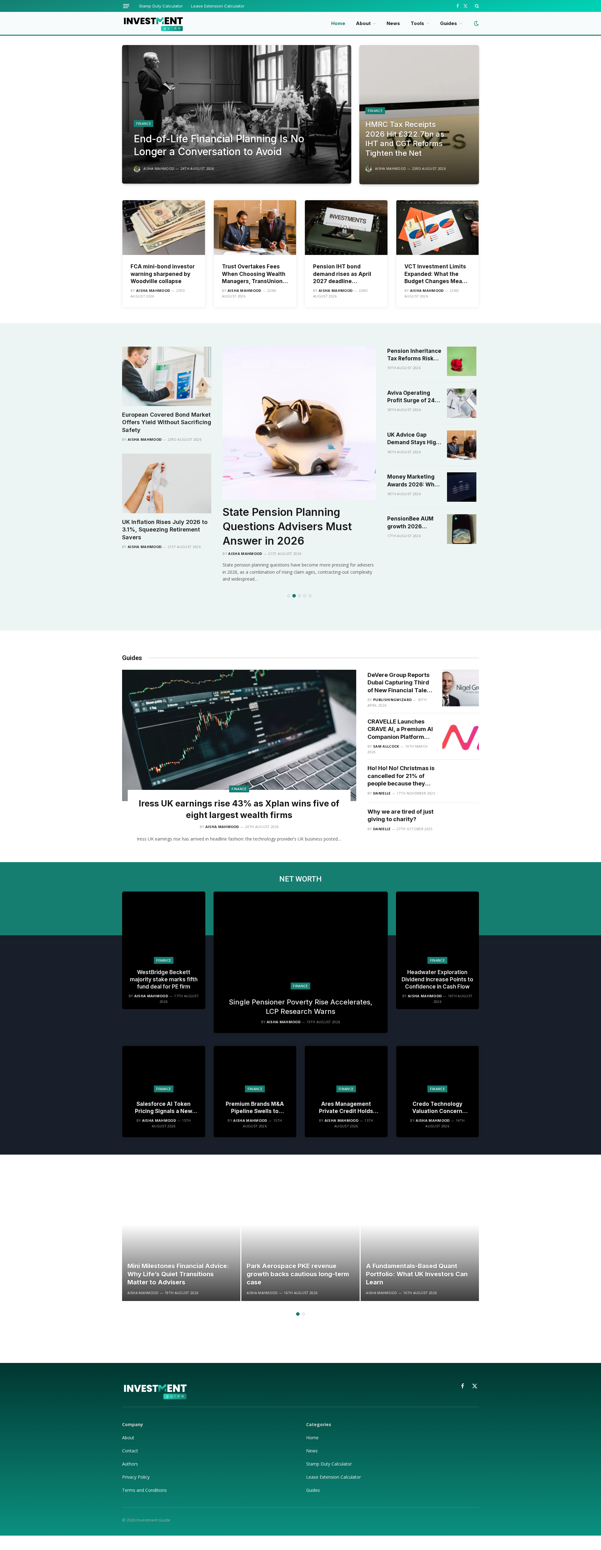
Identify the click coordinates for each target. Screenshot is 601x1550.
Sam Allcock (386, 746)
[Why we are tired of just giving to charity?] (460, 824)
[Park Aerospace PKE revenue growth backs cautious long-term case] (300, 1242)
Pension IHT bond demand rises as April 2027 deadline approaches (342, 274)
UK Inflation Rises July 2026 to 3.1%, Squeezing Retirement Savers (165, 530)
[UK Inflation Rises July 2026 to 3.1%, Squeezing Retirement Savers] (166, 483)
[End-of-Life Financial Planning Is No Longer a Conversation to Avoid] (236, 114)
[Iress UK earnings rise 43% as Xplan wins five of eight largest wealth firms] (239, 735)
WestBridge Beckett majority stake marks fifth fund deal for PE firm (164, 979)
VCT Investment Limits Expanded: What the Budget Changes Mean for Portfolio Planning (435, 274)
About (363, 23)
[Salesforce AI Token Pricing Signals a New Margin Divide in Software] (163, 1069)
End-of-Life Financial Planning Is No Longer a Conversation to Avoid (219, 145)
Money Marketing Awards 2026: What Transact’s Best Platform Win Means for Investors (414, 481)
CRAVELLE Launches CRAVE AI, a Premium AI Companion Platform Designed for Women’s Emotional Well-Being (400, 729)
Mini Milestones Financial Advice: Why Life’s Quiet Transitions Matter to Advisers (178, 1274)
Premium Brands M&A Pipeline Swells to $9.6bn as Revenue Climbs (255, 1108)
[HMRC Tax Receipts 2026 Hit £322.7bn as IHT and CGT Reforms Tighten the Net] (419, 114)
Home (338, 23)
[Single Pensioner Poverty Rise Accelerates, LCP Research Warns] (301, 940)
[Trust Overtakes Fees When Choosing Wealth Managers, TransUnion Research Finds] (255, 227)
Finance (143, 123)
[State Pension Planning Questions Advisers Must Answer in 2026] (299, 423)
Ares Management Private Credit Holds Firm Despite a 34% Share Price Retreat (346, 1108)
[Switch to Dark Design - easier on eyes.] (475, 23)
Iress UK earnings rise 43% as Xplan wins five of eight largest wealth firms (239, 809)
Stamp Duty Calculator (161, 5)
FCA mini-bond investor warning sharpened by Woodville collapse (163, 273)
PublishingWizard (392, 699)
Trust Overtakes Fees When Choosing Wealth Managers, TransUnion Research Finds (253, 274)
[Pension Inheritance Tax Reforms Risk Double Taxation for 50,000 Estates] (461, 361)
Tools (417, 23)
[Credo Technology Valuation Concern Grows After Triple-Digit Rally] (437, 1069)
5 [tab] (310, 595)
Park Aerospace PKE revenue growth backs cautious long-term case (298, 1274)
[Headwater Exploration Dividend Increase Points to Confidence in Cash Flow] (437, 928)
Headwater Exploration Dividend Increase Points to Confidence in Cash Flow (437, 979)
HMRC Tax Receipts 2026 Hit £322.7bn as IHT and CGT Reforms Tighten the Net (404, 139)
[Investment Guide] (153, 23)
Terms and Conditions (144, 1490)
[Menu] (126, 6)
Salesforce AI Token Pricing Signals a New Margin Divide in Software (163, 1108)
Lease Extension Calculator (217, 5)
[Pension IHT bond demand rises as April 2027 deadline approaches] (346, 227)
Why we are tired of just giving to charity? (400, 815)
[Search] (476, 6)
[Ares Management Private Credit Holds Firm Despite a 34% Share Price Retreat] (346, 1069)
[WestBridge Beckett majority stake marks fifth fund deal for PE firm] (163, 928)
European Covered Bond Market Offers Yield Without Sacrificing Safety (166, 422)
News (393, 23)
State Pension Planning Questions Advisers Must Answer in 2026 (287, 526)
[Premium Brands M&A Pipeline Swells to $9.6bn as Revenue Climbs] (255, 1069)
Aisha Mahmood (158, 168)
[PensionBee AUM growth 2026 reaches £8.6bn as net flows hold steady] (461, 529)
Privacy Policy (136, 1477)
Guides (448, 23)
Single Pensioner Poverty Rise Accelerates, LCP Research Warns (300, 1006)
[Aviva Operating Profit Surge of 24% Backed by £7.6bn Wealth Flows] (461, 403)
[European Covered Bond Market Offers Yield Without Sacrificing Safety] (166, 376)
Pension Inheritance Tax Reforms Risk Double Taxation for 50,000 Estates (414, 355)
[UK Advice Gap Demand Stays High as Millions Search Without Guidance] (461, 445)
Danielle (382, 793)
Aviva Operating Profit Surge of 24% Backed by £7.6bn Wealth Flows (413, 397)
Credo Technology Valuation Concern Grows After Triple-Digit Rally (437, 1108)
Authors (130, 1464)
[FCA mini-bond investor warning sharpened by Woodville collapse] (163, 227)
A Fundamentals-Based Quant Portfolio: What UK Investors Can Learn (417, 1274)
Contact (130, 1451)
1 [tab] (288, 595)
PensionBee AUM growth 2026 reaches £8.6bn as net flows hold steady (412, 523)
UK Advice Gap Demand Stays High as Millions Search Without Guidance (413, 439)
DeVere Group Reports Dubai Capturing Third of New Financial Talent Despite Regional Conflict (399, 683)
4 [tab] (304, 595)
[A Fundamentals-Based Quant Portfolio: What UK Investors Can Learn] (420, 1242)
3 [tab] (299, 595)
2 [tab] (294, 595)
